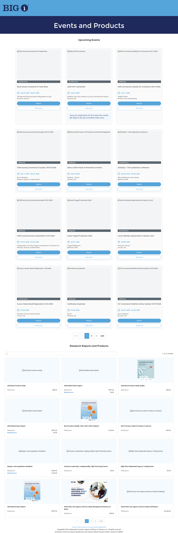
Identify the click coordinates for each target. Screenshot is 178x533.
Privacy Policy (76, 527)
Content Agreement (99, 527)
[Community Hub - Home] (15, 8)
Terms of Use (87, 527)
